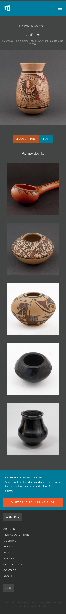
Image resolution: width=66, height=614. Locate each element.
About (8, 576)
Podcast (9, 558)
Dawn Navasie (33, 26)
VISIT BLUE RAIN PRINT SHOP (33, 502)
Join (8, 587)
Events (8, 546)
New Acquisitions (16, 534)
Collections (13, 564)
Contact (9, 570)
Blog (7, 552)
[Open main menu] (59, 8)
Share (46, 139)
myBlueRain (12, 517)
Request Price (26, 139)
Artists (9, 529)
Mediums (9, 540)
